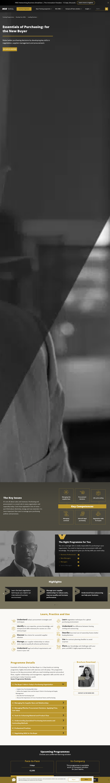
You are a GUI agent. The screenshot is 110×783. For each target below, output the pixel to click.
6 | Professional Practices (21, 728)
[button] (3, 593)
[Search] (106, 8)
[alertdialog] (55, 2)
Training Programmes (8, 17)
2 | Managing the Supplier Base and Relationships (30, 703)
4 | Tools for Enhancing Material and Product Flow (30, 716)
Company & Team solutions (73, 9)
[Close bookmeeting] (108, 779)
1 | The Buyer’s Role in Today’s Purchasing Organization (32, 685)
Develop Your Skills (21, 17)
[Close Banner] (108, 3)
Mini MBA (58, 9)
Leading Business (32, 17)
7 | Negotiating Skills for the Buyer (24, 733)
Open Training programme (43, 9)
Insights (87, 9)
